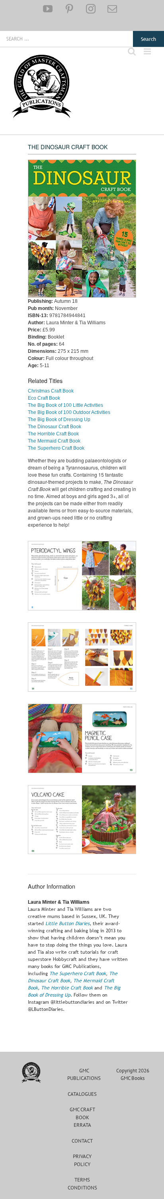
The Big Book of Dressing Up (59, 419)
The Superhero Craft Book (56, 448)
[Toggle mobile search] (132, 51)
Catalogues (82, 1094)
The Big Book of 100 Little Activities (65, 405)
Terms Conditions (82, 1183)
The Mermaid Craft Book (54, 441)
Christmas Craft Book (51, 391)
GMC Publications (84, 1074)
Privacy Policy (82, 1160)
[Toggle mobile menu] (148, 51)
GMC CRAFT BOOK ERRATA (82, 1117)
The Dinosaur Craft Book (54, 426)
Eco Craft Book (44, 398)
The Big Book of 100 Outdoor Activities (69, 412)
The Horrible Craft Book (53, 434)
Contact (82, 1140)
